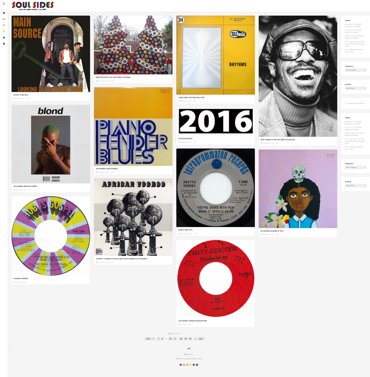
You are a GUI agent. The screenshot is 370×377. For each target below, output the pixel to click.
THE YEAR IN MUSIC (185, 139)
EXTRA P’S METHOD (20, 95)
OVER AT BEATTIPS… (185, 230)
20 (181, 339)
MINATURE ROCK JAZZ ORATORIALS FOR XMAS (113, 77)
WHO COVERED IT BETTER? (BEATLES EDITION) (278, 140)
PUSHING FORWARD (20, 278)
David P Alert (350, 36)
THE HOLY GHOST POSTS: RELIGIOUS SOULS (355, 44)
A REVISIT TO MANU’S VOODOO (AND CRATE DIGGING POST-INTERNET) (122, 259)
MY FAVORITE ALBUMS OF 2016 (272, 231)
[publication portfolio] (4, 37)
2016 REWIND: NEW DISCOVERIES (25, 186)
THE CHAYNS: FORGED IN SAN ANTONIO (192, 321)
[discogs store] (4, 43)
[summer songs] (4, 31)
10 (170, 339)
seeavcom (350, 24)
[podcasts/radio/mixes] (4, 19)
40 (190, 339)
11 (175, 339)
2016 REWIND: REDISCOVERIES (107, 169)
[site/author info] (4, 13)
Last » (201, 339)
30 (185, 339)
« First (148, 339)
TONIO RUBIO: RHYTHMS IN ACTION (191, 97)
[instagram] (4, 25)
